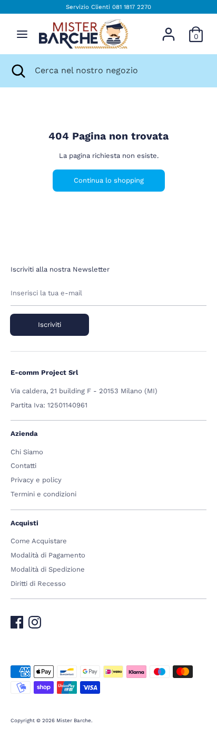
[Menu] (22, 34)
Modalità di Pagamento (48, 555)
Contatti (23, 466)
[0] (195, 29)
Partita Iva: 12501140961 (49, 405)
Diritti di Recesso (38, 583)
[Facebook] (17, 620)
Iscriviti (49, 324)
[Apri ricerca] (17, 70)
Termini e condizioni (43, 494)
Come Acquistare (39, 541)
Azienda (24, 433)
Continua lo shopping (109, 180)
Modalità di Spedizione (48, 569)
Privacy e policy (36, 480)
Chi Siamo (27, 452)
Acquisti (24, 523)
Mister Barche (73, 720)
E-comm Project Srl (44, 372)
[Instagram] (34, 620)
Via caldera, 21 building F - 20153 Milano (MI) (84, 391)
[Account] (168, 29)
